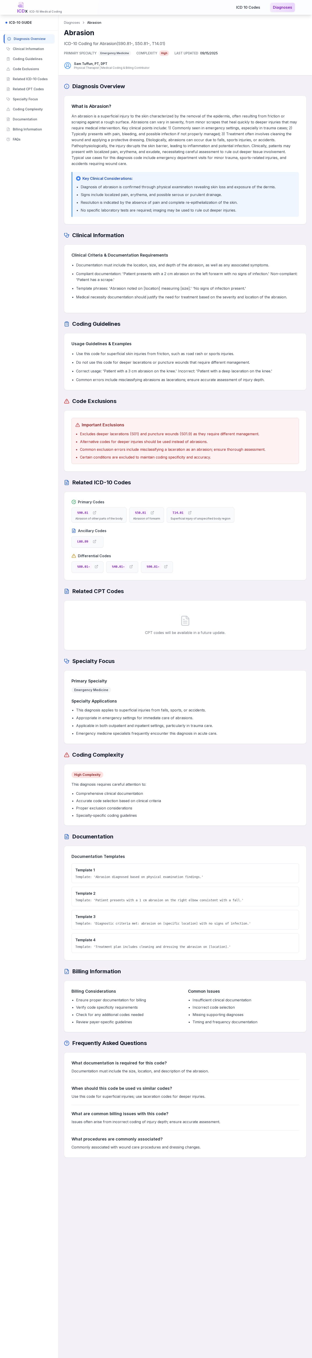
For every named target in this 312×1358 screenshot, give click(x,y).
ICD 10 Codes (248, 7)
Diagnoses (282, 7)
